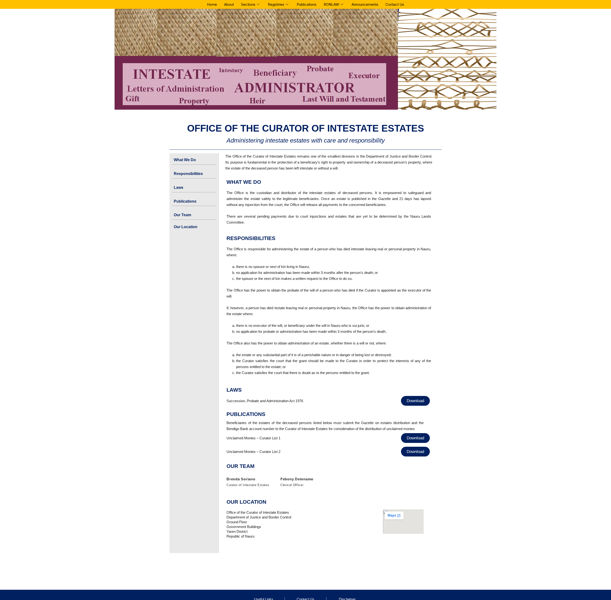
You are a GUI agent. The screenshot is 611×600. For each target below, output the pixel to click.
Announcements (365, 4)
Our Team (182, 215)
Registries (276, 4)
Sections (248, 4)
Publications (306, 4)
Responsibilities (188, 174)
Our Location (185, 227)
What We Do (185, 160)
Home (212, 4)
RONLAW (331, 4)
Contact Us (394, 4)
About (229, 4)
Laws (178, 187)
